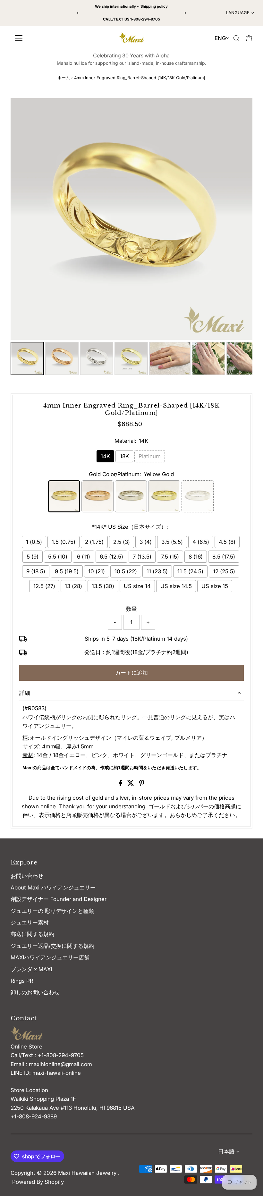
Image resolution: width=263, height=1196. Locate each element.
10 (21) (96, 571)
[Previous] (78, 13)
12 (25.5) (224, 571)
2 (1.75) (94, 542)
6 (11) (83, 556)
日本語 (226, 1151)
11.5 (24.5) (190, 571)
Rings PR (22, 981)
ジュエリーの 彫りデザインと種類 (55, 911)
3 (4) (146, 542)
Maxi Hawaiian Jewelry (88, 1173)
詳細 (24, 693)
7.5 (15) (170, 556)
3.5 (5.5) (172, 542)
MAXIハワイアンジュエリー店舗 (50, 957)
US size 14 (137, 586)
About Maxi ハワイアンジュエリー (53, 887)
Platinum (150, 456)
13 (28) (73, 586)
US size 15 (214, 586)
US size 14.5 (176, 586)
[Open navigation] (41, 38)
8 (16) (196, 556)
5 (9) (32, 556)
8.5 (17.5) (223, 556)
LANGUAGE (238, 12)
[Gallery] (131, 237)
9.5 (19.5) (67, 571)
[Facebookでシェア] (121, 784)
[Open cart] (249, 38)
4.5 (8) (227, 542)
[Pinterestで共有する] (141, 784)
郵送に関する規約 (32, 934)
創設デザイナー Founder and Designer (58, 899)
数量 (131, 609)
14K (105, 456)
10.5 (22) (126, 571)
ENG (220, 38)
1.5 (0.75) (63, 542)
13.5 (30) (103, 586)
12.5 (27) (44, 586)
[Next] (185, 13)
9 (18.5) (35, 571)
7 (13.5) (142, 556)
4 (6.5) (200, 542)
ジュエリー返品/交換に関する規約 (52, 946)
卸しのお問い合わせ (35, 992)
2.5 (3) (121, 542)
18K (124, 456)
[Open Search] (236, 38)
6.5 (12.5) (111, 556)
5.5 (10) (57, 556)
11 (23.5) (157, 571)
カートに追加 (131, 673)
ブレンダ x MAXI (31, 969)
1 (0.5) (34, 542)
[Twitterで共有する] (131, 784)
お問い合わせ (27, 876)
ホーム (63, 77)
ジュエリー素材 (30, 922)
